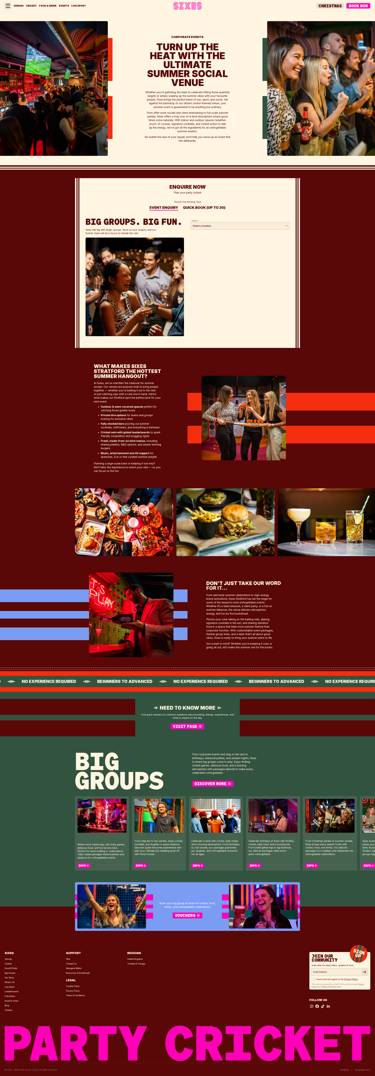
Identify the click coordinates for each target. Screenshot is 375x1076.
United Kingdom (135, 959)
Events (64, 5)
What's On (10, 982)
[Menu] (8, 6)
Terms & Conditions (75, 995)
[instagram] (311, 1006)
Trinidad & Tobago (136, 963)
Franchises (10, 996)
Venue (195, 221)
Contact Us (71, 963)
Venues (18, 5)
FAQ (68, 959)
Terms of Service (328, 986)
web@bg (344, 1070)
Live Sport (78, 5)
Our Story (9, 977)
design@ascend (362, 1070)
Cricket (31, 5)
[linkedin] (328, 1006)
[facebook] (317, 1006)
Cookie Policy (73, 986)
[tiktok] (323, 1006)
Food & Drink (48, 5)
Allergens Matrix (74, 968)
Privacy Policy (73, 991)
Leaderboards (11, 991)
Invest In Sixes (11, 1001)
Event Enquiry (164, 208)
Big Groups (10, 973)
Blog (7, 1005)
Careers (8, 1010)
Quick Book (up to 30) (204, 208)
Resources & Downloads (78, 973)
